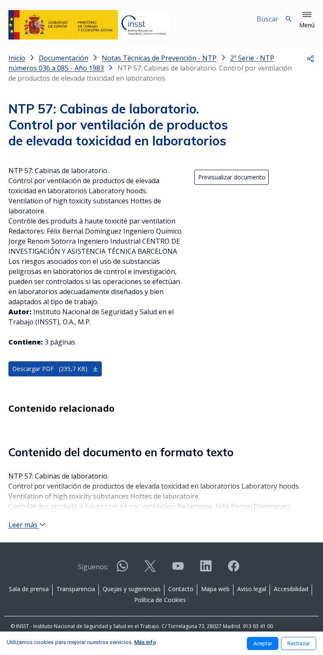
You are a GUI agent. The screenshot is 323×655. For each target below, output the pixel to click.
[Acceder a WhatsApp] (122, 569)
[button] (307, 20)
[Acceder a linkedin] (205, 569)
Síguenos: (93, 566)
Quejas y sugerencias (132, 589)
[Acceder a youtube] (178, 569)
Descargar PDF (49, 369)
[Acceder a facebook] (233, 569)
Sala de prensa (29, 589)
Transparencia (75, 589)
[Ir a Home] (88, 24)
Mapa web (215, 589)
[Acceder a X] (150, 569)
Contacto (180, 589)
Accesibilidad (291, 589)
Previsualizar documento (231, 177)
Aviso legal (251, 589)
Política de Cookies (160, 600)
